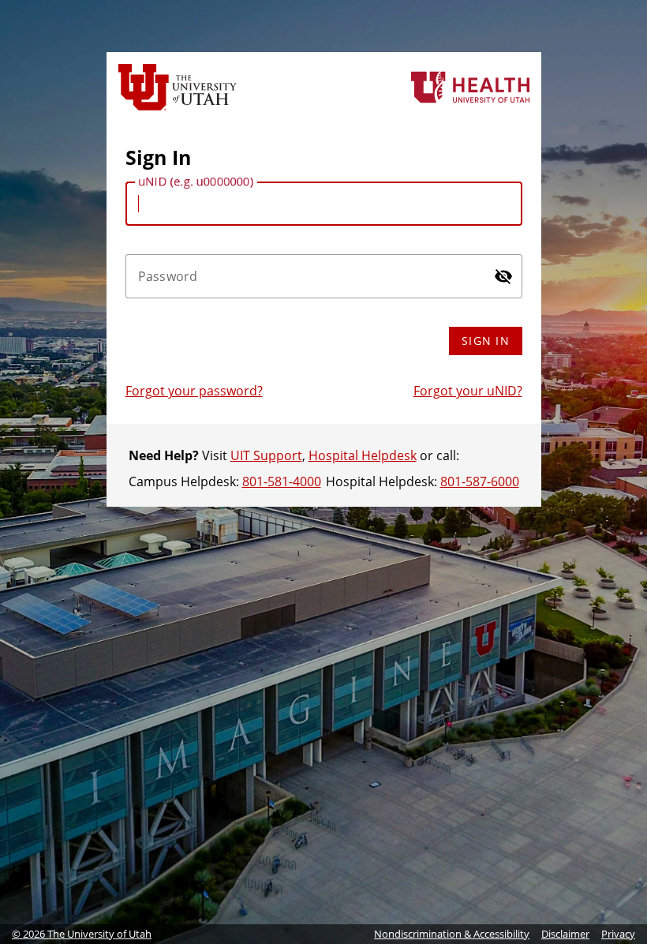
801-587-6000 (479, 481)
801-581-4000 (281, 481)
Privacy (618, 934)
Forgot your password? (194, 390)
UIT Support (266, 455)
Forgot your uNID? (467, 390)
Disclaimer (565, 934)
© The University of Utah (81, 934)
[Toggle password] (503, 276)
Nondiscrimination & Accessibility (451, 934)
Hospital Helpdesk (363, 455)
